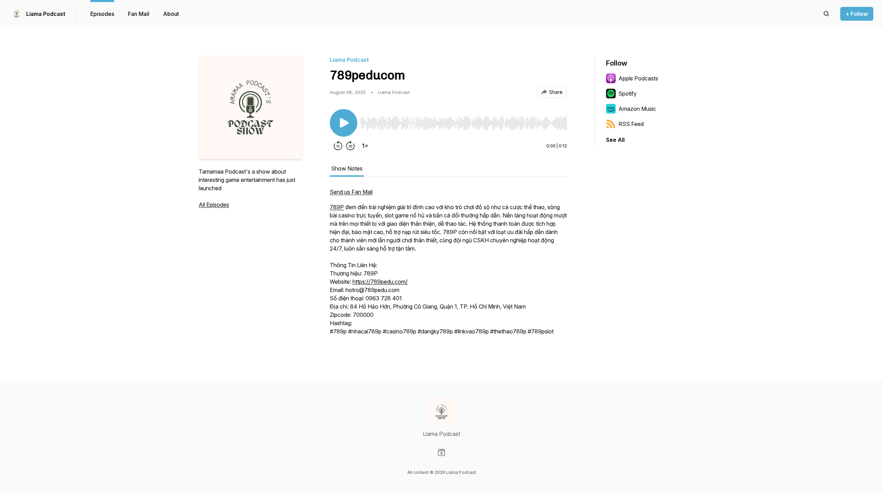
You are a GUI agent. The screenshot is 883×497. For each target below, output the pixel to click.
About (171, 13)
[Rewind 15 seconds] (338, 145)
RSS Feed (631, 123)
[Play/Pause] (343, 123)
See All (615, 139)
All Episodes (214, 204)
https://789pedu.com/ (380, 281)
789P (337, 207)
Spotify (627, 93)
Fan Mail (138, 13)
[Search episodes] (826, 14)
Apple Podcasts (638, 78)
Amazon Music (637, 108)
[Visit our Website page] (441, 452)
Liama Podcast (45, 13)
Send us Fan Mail (351, 191)
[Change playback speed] (365, 145)
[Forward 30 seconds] (350, 145)
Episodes (102, 13)
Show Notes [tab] (347, 168)
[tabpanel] (448, 265)
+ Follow (857, 13)
